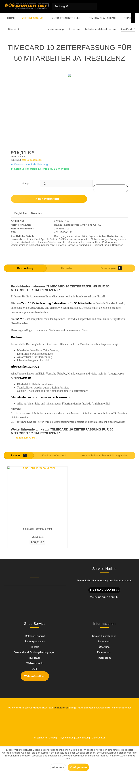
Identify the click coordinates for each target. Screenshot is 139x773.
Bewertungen (110, 268)
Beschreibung (25, 268)
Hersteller (66, 268)
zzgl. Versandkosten (32, 160)
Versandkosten (61, 707)
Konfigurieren (78, 767)
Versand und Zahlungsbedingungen (34, 652)
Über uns (104, 646)
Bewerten (36, 213)
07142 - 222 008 (104, 590)
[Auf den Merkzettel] (110, 188)
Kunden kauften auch (54, 455)
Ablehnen (58, 767)
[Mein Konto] (115, 6)
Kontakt (34, 646)
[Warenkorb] (123, 6)
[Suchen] (93, 6)
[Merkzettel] (107, 6)
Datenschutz (104, 652)
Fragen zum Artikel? (25, 437)
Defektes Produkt (35, 635)
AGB (34, 668)
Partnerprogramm (35, 641)
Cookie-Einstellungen (104, 635)
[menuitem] (74, 6)
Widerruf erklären (34, 676)
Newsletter (104, 641)
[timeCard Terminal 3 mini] (37, 494)
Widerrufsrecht (34, 663)
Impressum (104, 657)
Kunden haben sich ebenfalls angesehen (105, 455)
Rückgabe (35, 657)
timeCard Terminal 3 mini (37, 528)
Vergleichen (20, 213)
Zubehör (18, 455)
